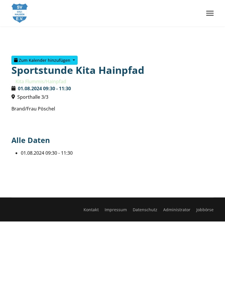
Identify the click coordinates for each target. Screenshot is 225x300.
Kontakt (91, 209)
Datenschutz (145, 209)
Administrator (176, 209)
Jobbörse (205, 209)
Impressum (116, 209)
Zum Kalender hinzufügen (44, 60)
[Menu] (210, 13)
